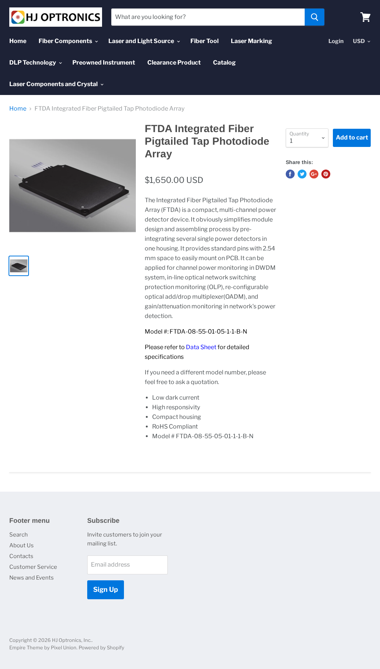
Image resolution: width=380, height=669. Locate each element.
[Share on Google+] (313, 174)
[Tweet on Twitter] (302, 174)
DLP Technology (33, 62)
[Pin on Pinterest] (325, 174)
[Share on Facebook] (290, 174)
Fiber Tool (204, 41)
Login (336, 41)
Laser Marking (251, 41)
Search (18, 534)
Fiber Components (66, 41)
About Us (21, 545)
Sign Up (105, 589)
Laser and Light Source (141, 41)
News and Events (31, 577)
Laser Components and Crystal (54, 84)
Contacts (21, 556)
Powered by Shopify (101, 647)
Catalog (224, 62)
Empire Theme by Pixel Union (42, 647)
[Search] (314, 17)
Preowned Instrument (103, 62)
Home (17, 41)
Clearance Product (174, 62)
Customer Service (33, 567)
